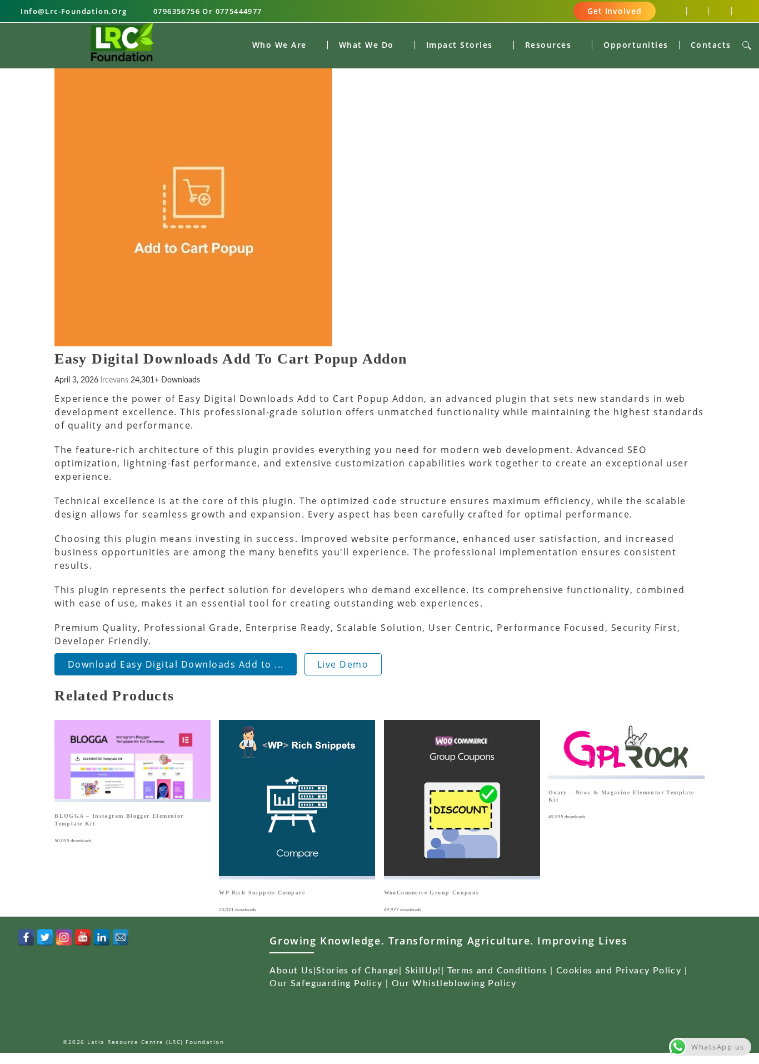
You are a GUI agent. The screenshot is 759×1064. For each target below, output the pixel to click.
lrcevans (114, 380)
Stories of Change (357, 970)
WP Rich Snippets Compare (262, 892)
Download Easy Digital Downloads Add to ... (176, 664)
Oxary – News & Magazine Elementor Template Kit (621, 796)
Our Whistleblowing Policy (454, 983)
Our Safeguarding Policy (325, 983)
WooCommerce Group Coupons (432, 892)
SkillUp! (423, 970)
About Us (291, 970)
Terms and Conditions (497, 970)
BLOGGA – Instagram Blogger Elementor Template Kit (118, 819)
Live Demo (343, 664)
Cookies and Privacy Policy (618, 970)
